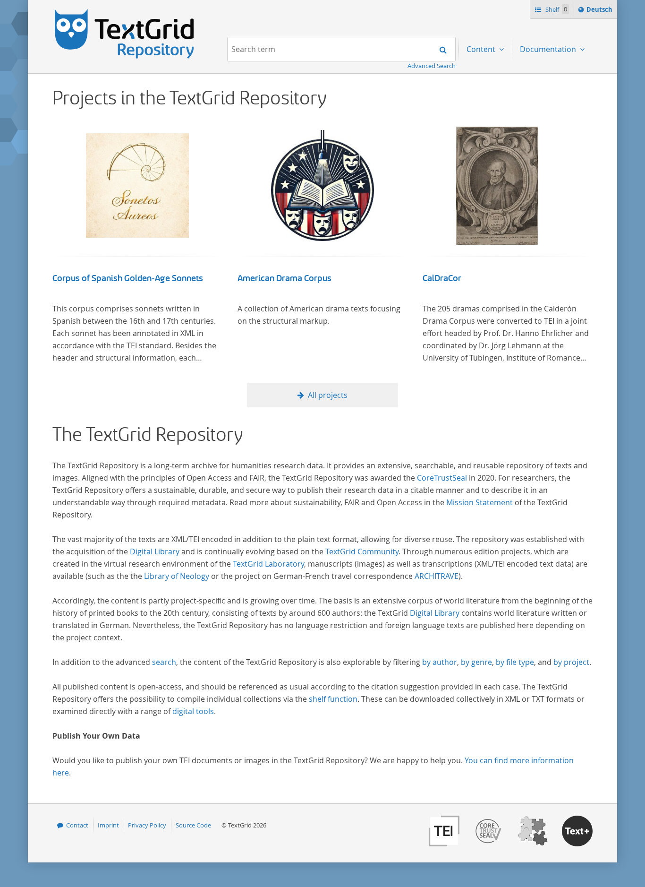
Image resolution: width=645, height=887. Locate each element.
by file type (515, 662)
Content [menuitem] (482, 49)
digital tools (193, 711)
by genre (476, 662)
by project (571, 662)
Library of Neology (176, 576)
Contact (77, 825)
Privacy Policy (147, 825)
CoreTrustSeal (442, 478)
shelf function (333, 699)
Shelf (555, 9)
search (164, 662)
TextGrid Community (362, 551)
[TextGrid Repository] (124, 12)
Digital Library (154, 551)
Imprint (108, 825)
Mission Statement (479, 502)
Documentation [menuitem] (549, 49)
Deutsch (600, 11)
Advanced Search (431, 65)
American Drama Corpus (284, 278)
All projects (328, 395)
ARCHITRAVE (436, 576)
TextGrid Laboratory (268, 564)
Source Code (193, 825)
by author (439, 662)
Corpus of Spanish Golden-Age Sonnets (127, 278)
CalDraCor (442, 278)
